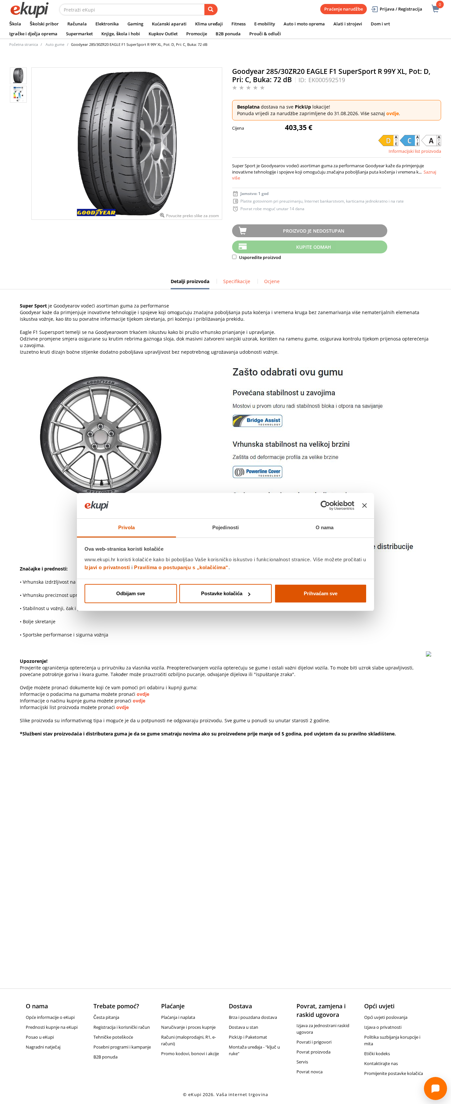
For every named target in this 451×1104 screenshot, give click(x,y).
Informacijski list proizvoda (415, 151)
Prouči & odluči (265, 34)
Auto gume (55, 44)
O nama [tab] (325, 527)
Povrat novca (309, 1072)
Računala (77, 24)
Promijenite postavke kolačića (393, 1073)
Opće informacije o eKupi (50, 1017)
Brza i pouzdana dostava (253, 1017)
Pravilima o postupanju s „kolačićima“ (181, 567)
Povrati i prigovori (313, 1042)
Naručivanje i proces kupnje (188, 1027)
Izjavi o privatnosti (107, 567)
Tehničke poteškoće (113, 1037)
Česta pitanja (106, 1017)
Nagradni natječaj (43, 1047)
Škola (15, 24)
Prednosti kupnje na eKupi (52, 1027)
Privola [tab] (126, 527)
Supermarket (79, 34)
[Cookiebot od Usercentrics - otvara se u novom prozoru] (325, 506)
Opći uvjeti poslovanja (385, 1017)
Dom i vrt (380, 24)
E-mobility (264, 24)
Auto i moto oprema (304, 24)
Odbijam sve (130, 593)
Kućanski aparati (169, 24)
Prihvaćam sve (320, 593)
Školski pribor (44, 24)
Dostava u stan (243, 1027)
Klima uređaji (209, 24)
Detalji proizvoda (190, 283)
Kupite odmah (313, 247)
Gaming (135, 24)
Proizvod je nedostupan (313, 231)
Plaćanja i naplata (178, 1017)
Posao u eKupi (40, 1037)
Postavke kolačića (221, 593)
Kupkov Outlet (163, 34)
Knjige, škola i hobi (120, 34)
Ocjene (272, 281)
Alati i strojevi (347, 24)
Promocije (196, 34)
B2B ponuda (228, 34)
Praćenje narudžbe (343, 9)
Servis (302, 1062)
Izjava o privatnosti (382, 1027)
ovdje (392, 113)
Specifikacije (236, 281)
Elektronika (107, 24)
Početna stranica (23, 44)
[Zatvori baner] (364, 505)
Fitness (238, 24)
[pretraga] (211, 9)
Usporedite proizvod (259, 257)
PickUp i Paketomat (248, 1037)
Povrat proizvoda (313, 1052)
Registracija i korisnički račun (121, 1027)
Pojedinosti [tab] (225, 527)
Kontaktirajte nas (381, 1063)
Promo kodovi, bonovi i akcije (190, 1053)
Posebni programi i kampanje (122, 1047)
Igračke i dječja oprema (33, 34)
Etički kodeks (377, 1053)
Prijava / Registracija (401, 9)
